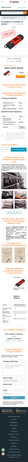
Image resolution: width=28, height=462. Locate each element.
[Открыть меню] (2, 2)
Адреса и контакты (22, 7)
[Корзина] (25, 2)
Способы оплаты (14, 449)
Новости (14, 428)
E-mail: (5, 390)
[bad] (5, 380)
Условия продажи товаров (14, 455)
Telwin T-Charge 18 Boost (13, 68)
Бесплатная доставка (14, 416)
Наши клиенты (14, 425)
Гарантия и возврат (14, 440)
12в (14, 340)
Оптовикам (14, 431)
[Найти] (25, 13)
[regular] (10, 380)
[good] (13, 380)
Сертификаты (14, 422)
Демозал (14, 443)
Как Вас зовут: (7, 384)
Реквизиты (14, 437)
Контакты (14, 446)
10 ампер (20, 340)
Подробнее (20, 76)
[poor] (7, 380)
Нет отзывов (20, 23)
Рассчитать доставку (19, 149)
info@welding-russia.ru (14, 457)
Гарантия (14, 419)
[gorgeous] (16, 380)
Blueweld (14, 336)
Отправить (14, 397)
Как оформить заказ (14, 452)
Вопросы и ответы (14, 434)
